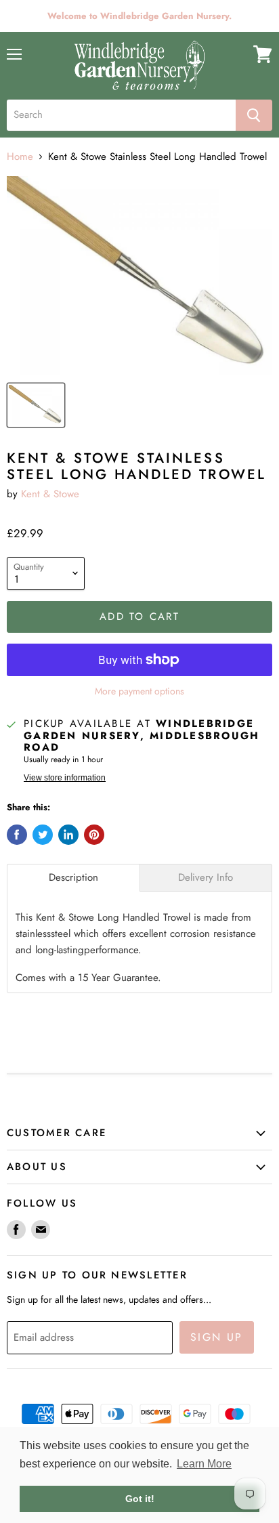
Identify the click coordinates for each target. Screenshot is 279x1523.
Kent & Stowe (50, 493)
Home (20, 157)
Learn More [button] (204, 1463)
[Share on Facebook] (17, 835)
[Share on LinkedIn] (68, 835)
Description (73, 878)
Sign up (216, 1337)
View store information (65, 778)
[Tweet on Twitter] (43, 835)
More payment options (139, 691)
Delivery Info (205, 878)
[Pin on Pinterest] (94, 835)
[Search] (254, 115)
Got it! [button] (139, 1498)
